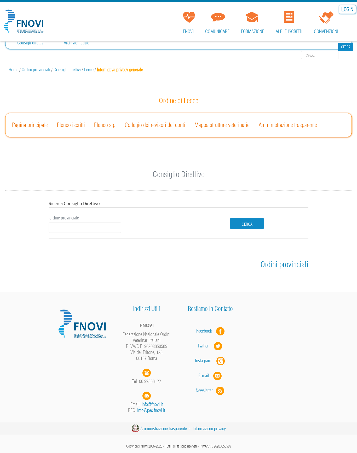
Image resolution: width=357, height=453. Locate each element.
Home (13, 70)
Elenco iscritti (71, 125)
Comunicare (217, 31)
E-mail (203, 376)
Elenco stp (105, 125)
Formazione (252, 31)
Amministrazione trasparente (288, 125)
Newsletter (206, 390)
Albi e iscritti (289, 31)
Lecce (89, 70)
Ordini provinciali (36, 70)
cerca (247, 224)
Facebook (205, 331)
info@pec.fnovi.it (151, 410)
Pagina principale (30, 125)
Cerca (345, 55)
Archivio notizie (76, 43)
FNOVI (188, 31)
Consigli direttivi (30, 43)
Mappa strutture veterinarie (222, 125)
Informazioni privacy (209, 429)
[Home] (25, 19)
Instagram (205, 361)
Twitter (206, 346)
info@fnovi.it (152, 404)
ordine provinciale (64, 218)
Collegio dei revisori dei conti (155, 125)
